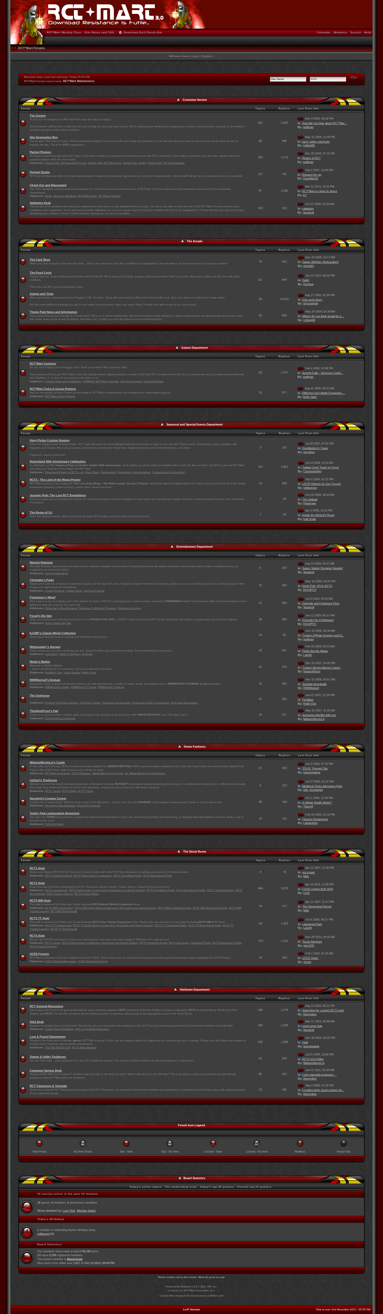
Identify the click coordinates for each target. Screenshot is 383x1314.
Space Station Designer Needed (322, 568)
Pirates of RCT (311, 158)
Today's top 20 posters (217, 1186)
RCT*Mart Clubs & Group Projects (53, 388)
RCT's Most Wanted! (84, 1047)
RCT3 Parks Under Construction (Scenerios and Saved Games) (100, 942)
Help (367, 32)
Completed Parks (200, 942)
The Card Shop (40, 259)
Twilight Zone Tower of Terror (320, 467)
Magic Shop (89, 672)
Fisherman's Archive (129, 608)
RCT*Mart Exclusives (57, 773)
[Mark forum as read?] (23, 122)
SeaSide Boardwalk (314, 684)
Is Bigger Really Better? (317, 802)
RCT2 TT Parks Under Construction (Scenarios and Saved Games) (113, 925)
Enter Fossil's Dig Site (58, 623)
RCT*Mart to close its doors (319, 191)
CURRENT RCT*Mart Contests (101, 381)
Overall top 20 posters (254, 1186)
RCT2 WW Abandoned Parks (210, 907)
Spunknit (308, 212)
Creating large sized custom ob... (323, 1090)
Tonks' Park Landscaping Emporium (54, 813)
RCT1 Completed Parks (127, 875)
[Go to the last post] (301, 118)
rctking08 (309, 145)
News (48, 196)
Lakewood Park (312, 924)
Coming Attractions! (56, 573)
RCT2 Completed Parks (161, 890)
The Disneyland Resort (316, 906)
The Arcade (194, 241)
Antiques (87, 654)
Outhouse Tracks (90, 702)
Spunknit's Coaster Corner (48, 798)
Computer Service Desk (46, 1070)
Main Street (92, 472)
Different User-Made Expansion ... (323, 393)
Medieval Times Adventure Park (322, 786)
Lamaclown (310, 822)
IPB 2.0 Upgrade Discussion (92, 1029)
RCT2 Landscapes (56, 890)
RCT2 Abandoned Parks (191, 890)
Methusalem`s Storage (45, 646)
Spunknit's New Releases (60, 805)
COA (306, 892)
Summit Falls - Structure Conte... (322, 372)
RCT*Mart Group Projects (60, 396)
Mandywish (75, 1259)
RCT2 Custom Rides (87, 893)
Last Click (69, 1210)
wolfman (308, 127)
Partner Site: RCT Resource (104, 162)
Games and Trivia (41, 293)
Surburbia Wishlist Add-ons (319, 715)
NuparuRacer (311, 671)
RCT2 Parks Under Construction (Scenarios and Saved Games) (107, 890)
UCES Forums (39, 953)
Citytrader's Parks (42, 579)
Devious (308, 284)
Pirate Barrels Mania (315, 651)
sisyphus (309, 452)
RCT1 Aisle (37, 868)
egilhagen (43, 1233)
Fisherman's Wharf (42, 597)
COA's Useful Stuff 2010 (317, 889)
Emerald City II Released (317, 620)
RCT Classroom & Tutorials (48, 1085)
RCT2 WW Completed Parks (174, 907)
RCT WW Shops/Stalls (64, 911)
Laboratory (51, 654)
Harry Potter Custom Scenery (50, 440)
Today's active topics (145, 1186)
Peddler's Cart (53, 672)
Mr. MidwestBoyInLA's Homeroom (145, 773)
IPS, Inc (211, 1286)
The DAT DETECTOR (58, 1047)
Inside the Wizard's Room (318, 515)
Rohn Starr (310, 396)
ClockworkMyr (312, 471)
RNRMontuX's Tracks (83, 687)
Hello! (305, 280)
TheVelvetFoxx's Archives (60, 718)
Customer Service (195, 99)
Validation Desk (40, 202)
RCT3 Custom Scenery (43, 946)
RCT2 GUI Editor (313, 1059)
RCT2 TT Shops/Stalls (64, 929)
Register (207, 56)
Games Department (194, 347)
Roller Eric (309, 703)
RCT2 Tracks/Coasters (220, 890)
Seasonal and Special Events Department (194, 424)
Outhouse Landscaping (116, 702)
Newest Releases (41, 562)
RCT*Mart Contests (43, 363)
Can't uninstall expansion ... (319, 1074)
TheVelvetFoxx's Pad (44, 710)
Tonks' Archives (54, 824)
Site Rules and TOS (99, 32)
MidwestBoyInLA (313, 719)
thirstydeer (310, 1014)
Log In (195, 56)
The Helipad (309, 499)
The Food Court (41, 272)
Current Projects (54, 590)
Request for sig (311, 174)
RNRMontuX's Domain (45, 679)
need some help (312, 1026)
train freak (309, 519)
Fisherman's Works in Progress (97, 608)
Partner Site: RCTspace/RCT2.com (66, 162)
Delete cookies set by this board (177, 1277)
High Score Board (131, 381)
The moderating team (181, 1186)
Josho (307, 961)
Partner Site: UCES (134, 162)
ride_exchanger (313, 789)
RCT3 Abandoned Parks (227, 942)
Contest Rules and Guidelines (63, 381)
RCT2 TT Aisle (39, 918)
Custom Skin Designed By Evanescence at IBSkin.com (191, 1295)
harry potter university (316, 141)
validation (308, 208)
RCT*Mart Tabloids (109, 196)
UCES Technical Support (93, 961)
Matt (306, 876)
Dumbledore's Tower (315, 448)
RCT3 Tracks (85, 791)
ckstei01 (308, 265)
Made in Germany (70, 654)
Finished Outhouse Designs (61, 702)
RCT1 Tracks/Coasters (58, 875)
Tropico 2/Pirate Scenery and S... (323, 635)
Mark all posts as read (212, 1277)
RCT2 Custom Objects (59, 893)
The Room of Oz (41, 512)
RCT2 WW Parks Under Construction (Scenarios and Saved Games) (115, 907)
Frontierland (124, 472)
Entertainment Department (194, 546)
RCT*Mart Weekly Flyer (64, 32)
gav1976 (308, 945)
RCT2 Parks (69, 791)
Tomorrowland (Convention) (168, 472)
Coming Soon (74, 590)
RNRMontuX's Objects (111, 687)
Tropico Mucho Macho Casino (321, 667)
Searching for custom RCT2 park (323, 1010)
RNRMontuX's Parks (57, 687)
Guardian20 (310, 178)
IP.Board (186, 1286)
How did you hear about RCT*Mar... (324, 123)
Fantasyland (108, 472)
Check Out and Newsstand (48, 185)
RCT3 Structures (179, 942)
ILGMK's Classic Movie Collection (53, 633)
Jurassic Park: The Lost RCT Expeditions (58, 495)
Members (340, 32)
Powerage (309, 503)
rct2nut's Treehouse (43, 780)
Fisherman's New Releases (61, 608)
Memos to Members (65, 196)
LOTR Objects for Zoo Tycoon (321, 483)
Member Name (86, 1210)
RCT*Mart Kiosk (87, 196)
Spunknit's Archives (88, 805)
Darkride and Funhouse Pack (320, 603)
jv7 (305, 195)
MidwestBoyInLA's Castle (47, 762)
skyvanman (310, 303)
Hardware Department (195, 989)
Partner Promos (40, 152)
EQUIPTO (309, 589)
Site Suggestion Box (44, 137)
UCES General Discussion (60, 961)
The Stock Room (194, 851)
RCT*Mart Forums (31, 48)
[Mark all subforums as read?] (23, 157)
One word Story (312, 299)
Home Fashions (195, 746)
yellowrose (310, 487)
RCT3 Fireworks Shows (153, 942)
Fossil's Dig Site (41, 615)
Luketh (307, 654)
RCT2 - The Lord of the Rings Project (55, 479)
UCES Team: (310, 958)
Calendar (324, 32)
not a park (308, 872)
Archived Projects (94, 590)
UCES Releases (81, 773)
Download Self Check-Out (143, 32)
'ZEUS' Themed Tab (315, 768)
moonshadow (311, 772)
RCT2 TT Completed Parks (171, 925)
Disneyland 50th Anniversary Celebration (58, 461)
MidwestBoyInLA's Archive (107, 773)
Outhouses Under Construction (150, 702)
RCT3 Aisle (37, 935)
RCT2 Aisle (37, 883)
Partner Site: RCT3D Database (166, 162)
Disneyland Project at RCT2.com (64, 472)
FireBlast (307, 699)
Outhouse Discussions (184, 702)
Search (355, 32)
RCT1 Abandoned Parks (157, 875)
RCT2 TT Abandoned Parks (204, 925)
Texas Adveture (312, 941)
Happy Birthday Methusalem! (320, 262)
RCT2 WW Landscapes (59, 907)
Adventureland (142, 472)
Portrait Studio (40, 172)
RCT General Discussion (46, 1006)
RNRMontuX (311, 688)
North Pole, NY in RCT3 (317, 585)
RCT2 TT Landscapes (58, 925)
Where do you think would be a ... (323, 316)
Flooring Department (315, 819)
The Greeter (38, 115)
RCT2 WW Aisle (40, 900)
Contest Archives (153, 381)
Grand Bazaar (72, 672)
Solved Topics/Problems (59, 1029)
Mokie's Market (40, 661)
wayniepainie (311, 1046)
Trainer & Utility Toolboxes (48, 1056)
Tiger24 (308, 806)
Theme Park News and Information (53, 312)
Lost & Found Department (48, 1036)
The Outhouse (40, 695)
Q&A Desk (37, 1021)
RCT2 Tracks (52, 791)
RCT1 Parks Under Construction (92, 875)
